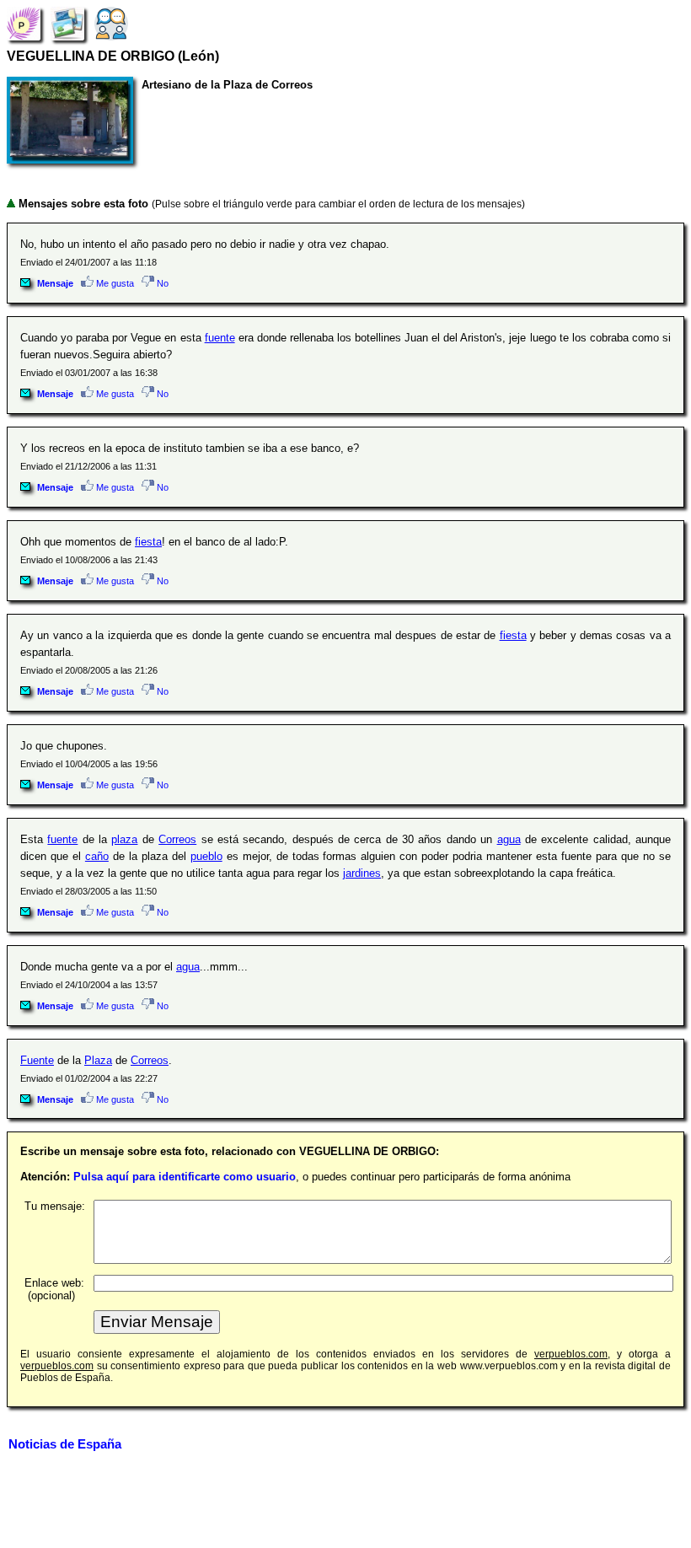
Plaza (98, 1060)
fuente (220, 337)
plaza (124, 839)
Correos (177, 839)
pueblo (206, 856)
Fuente (37, 1060)
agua (509, 839)
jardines (362, 873)
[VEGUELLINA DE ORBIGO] (23, 23)
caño (97, 856)
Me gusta (114, 283)
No (161, 283)
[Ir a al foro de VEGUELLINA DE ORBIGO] (111, 23)
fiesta (148, 541)
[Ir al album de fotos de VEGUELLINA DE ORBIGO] (67, 23)
